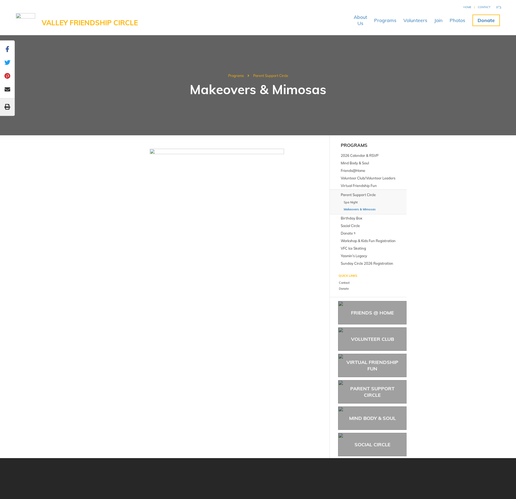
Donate (486, 20)
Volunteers (415, 20)
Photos (457, 20)
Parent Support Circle (270, 75)
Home (467, 7)
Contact (484, 7)
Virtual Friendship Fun (372, 365)
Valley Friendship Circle (90, 22)
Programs (385, 20)
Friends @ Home (372, 313)
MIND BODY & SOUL (372, 418)
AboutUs (360, 20)
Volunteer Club (372, 339)
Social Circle (372, 444)
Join (438, 20)
